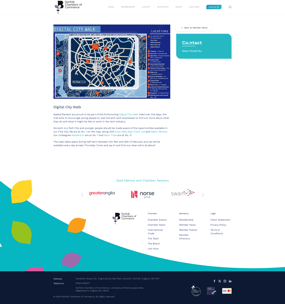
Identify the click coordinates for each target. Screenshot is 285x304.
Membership (186, 219)
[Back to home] (68, 7)
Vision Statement (220, 219)
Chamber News (156, 224)
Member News (187, 224)
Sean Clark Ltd (136, 131)
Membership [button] (128, 7)
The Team (153, 238)
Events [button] (146, 7)
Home (111, 7)
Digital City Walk (128, 114)
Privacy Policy (218, 224)
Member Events (188, 229)
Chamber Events (157, 219)
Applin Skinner (158, 131)
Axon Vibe (120, 131)
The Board (154, 243)
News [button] (179, 7)
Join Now (194, 7)
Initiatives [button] (162, 7)
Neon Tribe (110, 135)
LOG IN (212, 7)
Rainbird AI (78, 135)
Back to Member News (195, 27)
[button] (230, 7)
